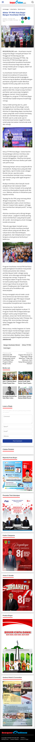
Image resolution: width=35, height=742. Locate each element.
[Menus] (2, 2)
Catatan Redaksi (14, 739)
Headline (11, 20)
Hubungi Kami (5, 739)
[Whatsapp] (22, 21)
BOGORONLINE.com (10, 51)
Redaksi (23, 737)
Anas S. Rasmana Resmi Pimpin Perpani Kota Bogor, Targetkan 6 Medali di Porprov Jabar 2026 (9, 382)
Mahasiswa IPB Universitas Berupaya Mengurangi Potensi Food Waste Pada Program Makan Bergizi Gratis (9, 358)
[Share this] (22, 18)
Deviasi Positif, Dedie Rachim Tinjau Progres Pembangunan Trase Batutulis (24, 382)
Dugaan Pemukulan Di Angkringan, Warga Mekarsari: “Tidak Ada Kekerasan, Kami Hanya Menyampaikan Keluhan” (25, 358)
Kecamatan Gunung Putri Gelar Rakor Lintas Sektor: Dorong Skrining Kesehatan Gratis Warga (10, 397)
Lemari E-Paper (24, 739)
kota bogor (7, 348)
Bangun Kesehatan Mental (12, 345)
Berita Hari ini (6, 20)
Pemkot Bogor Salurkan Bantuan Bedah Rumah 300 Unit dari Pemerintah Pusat (25, 397)
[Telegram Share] (28, 18)
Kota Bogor (15, 20)
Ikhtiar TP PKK (26, 345)
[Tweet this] (25, 18)
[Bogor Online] (18, 2)
